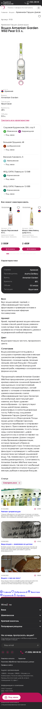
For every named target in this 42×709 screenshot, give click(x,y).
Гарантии (21, 658)
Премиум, (13, 237)
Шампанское (7, 615)
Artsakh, (11, 235)
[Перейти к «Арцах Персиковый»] (10, 217)
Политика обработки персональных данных (17, 661)
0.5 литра (34, 286)
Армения (8, 91)
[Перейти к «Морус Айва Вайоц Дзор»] (31, 217)
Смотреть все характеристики (15, 120)
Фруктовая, (5, 237)
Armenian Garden (9, 98)
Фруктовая (6, 104)
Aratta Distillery (31, 274)
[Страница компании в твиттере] (12, 652)
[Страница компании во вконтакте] (3, 652)
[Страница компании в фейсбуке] (7, 652)
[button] (7, 253)
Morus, (31, 235)
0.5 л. (3, 116)
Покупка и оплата (7, 658)
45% (3, 110)
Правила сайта (7, 665)
